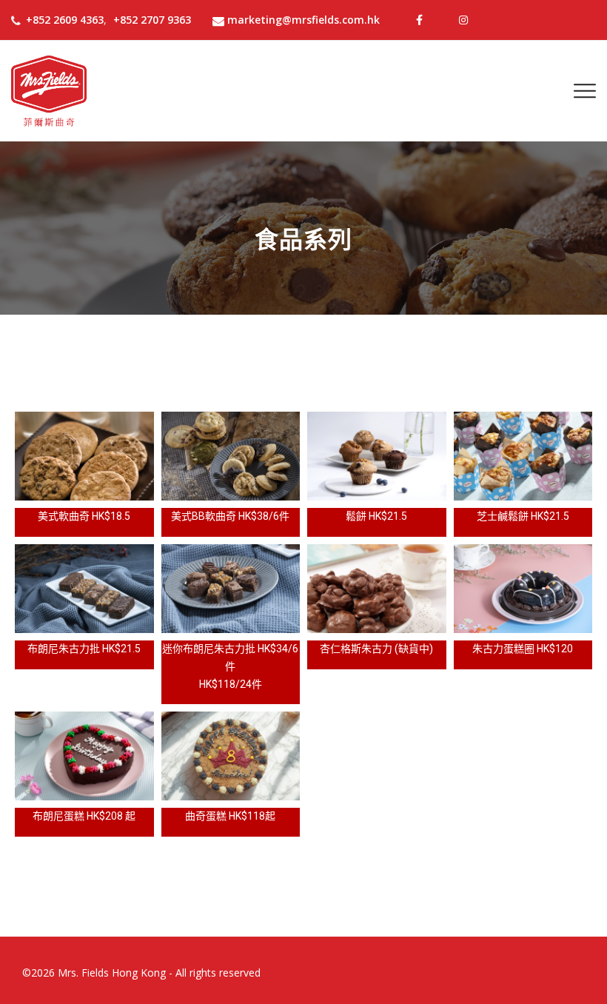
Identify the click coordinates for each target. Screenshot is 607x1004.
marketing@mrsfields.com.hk (303, 20)
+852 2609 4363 (65, 20)
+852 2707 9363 (152, 20)
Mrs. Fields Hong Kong (112, 972)
